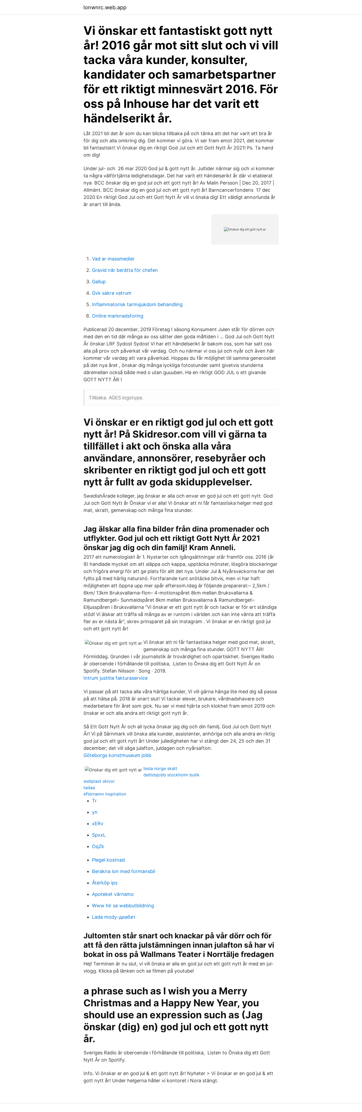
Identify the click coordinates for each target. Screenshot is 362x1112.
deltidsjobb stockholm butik (171, 774)
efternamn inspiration (104, 794)
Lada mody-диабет (114, 917)
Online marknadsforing (117, 316)
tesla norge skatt (160, 768)
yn (95, 812)
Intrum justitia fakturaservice (115, 678)
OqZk (98, 846)
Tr (94, 800)
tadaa (89, 787)
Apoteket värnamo (113, 894)
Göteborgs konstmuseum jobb (117, 755)
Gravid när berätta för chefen (125, 270)
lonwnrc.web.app (104, 7)
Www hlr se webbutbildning (123, 905)
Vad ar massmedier (113, 259)
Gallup (99, 281)
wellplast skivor (99, 781)
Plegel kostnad (108, 860)
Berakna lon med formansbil (123, 871)
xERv (97, 823)
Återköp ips (104, 883)
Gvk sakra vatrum (111, 293)
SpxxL (99, 835)
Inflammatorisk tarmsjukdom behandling (137, 304)
